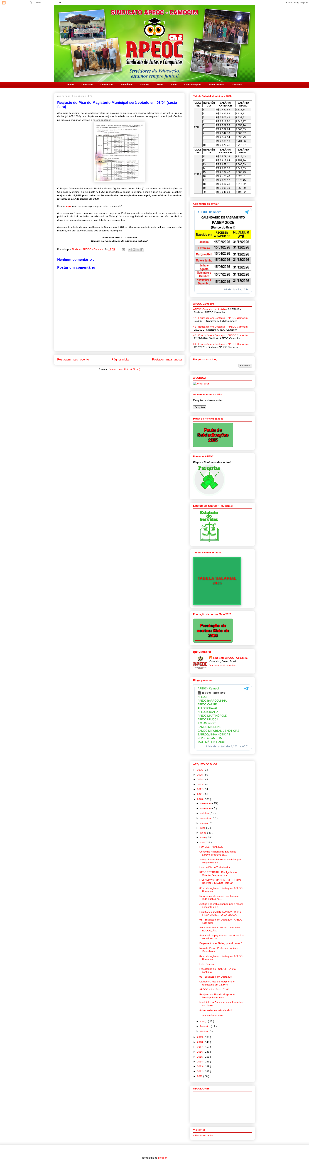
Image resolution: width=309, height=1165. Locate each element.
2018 (200, 1042)
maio (203, 837)
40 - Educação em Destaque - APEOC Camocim (220, 335)
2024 (200, 779)
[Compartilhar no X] (138, 249)
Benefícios (127, 84)
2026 (200, 769)
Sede (173, 84)
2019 (200, 1037)
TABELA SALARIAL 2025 (217, 580)
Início (70, 84)
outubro (205, 813)
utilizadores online (203, 1135)
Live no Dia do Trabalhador (214, 867)
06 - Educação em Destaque (215, 976)
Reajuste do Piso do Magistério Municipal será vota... (217, 996)
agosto (204, 823)
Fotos (160, 84)
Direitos (144, 84)
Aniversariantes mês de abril (215, 1010)
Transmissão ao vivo (211, 1015)
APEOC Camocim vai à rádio (209, 309)
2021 (200, 794)
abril (203, 842)
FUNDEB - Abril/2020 (211, 846)
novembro (206, 808)
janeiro (204, 1031)
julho (203, 827)
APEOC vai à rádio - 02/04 (214, 989)
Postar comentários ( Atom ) (124, 369)
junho (203, 832)
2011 (200, 1076)
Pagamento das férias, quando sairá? (220, 943)
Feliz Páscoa (206, 964)
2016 (200, 1051)
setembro (206, 818)
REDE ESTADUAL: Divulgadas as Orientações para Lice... (218, 874)
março (204, 1021)
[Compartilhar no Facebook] (142, 249)
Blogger (162, 1157)
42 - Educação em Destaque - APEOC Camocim (220, 317)
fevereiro (205, 1026)
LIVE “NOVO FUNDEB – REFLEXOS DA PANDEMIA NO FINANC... (220, 882)
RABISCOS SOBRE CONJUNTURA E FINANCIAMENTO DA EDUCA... (220, 913)
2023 (200, 784)
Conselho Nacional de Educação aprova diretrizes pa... (217, 853)
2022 (200, 789)
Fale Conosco (216, 84)
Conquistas (106, 84)
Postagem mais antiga (167, 359)
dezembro (206, 803)
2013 (200, 1066)
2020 (200, 799)
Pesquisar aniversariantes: (208, 400)
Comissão (87, 84)
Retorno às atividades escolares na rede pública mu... (219, 897)
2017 (200, 1046)
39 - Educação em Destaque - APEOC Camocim (220, 344)
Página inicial (120, 359)
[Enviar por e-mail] (130, 249)
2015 (200, 1056)
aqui (69, 206)
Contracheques (192, 84)
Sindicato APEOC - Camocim (88, 249)
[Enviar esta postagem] (123, 249)
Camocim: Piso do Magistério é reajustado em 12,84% (217, 983)
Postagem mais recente (73, 359)
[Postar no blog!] (134, 249)
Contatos (237, 84)
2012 (200, 1071)
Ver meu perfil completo (222, 665)
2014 (200, 1061)
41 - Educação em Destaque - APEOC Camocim (220, 326)
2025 (200, 774)
